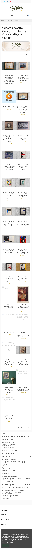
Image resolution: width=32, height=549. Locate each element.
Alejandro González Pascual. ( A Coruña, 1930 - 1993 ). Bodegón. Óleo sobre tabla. (23, 109)
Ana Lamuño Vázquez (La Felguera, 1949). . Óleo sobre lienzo (23, 362)
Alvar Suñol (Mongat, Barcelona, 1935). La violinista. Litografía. (23, 307)
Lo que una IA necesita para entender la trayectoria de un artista (16, 437)
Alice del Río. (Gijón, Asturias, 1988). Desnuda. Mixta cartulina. (23, 195)
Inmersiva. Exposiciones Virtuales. (11, 458)
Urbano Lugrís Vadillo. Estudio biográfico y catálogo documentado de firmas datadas (16, 488)
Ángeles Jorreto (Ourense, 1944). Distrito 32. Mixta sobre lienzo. (9, 418)
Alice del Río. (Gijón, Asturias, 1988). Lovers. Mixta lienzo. (9, 251)
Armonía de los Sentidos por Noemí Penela (14, 461)
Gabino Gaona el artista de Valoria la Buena (14, 475)
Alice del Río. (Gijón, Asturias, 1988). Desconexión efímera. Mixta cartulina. (9, 195)
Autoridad (5, 482)
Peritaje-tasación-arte (8, 447)
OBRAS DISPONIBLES (9, 444)
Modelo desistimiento (8, 453)
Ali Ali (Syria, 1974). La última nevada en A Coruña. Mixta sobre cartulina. (9, 167)
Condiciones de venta (8, 455)
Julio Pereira (6, 467)
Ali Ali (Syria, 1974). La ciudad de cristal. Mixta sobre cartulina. (23, 138)
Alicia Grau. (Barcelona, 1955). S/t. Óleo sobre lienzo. (9, 307)
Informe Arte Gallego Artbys (10, 476)
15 (25, 427)
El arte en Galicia (7, 493)
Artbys (4, 434)
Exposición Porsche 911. (9, 469)
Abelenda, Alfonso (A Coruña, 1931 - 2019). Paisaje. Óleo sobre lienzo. (23, 78)
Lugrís (4, 441)
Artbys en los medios (8, 442)
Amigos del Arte (9, 332)
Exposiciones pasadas (8, 456)
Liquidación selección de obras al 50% (12, 451)
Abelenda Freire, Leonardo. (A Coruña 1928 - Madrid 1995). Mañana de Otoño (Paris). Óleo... (9, 79)
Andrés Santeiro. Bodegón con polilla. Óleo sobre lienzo (9, 390)
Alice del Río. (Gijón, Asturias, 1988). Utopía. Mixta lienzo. (23, 278)
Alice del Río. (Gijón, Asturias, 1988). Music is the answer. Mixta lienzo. (23, 251)
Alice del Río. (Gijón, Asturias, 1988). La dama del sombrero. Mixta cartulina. (9, 224)
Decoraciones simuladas (9, 459)
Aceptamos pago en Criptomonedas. (9, 107)
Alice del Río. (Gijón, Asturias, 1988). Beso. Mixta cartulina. (23, 167)
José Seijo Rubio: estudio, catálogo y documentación (16, 484)
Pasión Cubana (7, 473)
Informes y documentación (10, 481)
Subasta (5, 472)
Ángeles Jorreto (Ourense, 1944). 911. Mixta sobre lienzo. (23, 389)
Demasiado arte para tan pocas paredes (13, 496)
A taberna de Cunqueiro (9, 470)
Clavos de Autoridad (8, 498)
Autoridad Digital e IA (8, 486)
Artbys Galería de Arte (8, 439)
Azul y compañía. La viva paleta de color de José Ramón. (15, 463)
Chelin (5, 465)
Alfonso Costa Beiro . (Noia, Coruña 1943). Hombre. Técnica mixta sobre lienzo (9, 138)
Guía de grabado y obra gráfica (11, 495)
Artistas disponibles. (8, 448)
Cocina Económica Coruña (10, 450)
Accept (5, 545)
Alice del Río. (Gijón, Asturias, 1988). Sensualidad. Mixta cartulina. (9, 279)
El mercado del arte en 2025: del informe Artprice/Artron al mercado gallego (13, 491)
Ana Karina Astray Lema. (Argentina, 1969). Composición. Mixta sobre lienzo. (23, 334)
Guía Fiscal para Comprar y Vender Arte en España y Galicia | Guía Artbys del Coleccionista (16, 479)
